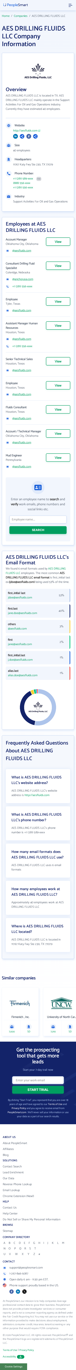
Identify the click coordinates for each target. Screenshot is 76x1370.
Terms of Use (55, 1104)
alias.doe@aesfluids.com (22, 675)
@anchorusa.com (22, 279)
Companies (21, 16)
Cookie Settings (14, 1366)
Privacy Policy (19, 1108)
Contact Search (12, 1166)
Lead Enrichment (13, 1172)
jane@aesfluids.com (20, 644)
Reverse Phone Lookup (17, 1184)
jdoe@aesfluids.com (20, 597)
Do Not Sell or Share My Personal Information (31, 1219)
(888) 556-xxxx (21, 183)
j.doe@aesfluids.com (20, 660)
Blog (5, 1155)
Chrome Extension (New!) (18, 1196)
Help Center (10, 1213)
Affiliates (8, 1149)
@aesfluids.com (21, 251)
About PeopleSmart (15, 1143)
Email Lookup (11, 1190)
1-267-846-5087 (18, 1273)
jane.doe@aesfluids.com (22, 613)
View (58, 242)
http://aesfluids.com (25, 131)
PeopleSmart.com (17, 1112)
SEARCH (38, 530)
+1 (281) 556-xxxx (23, 187)
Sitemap (8, 1231)
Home (6, 16)
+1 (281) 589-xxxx (23, 179)
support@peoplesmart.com (26, 1267)
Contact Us (10, 1207)
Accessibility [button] (9, 1357)
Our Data (8, 1178)
